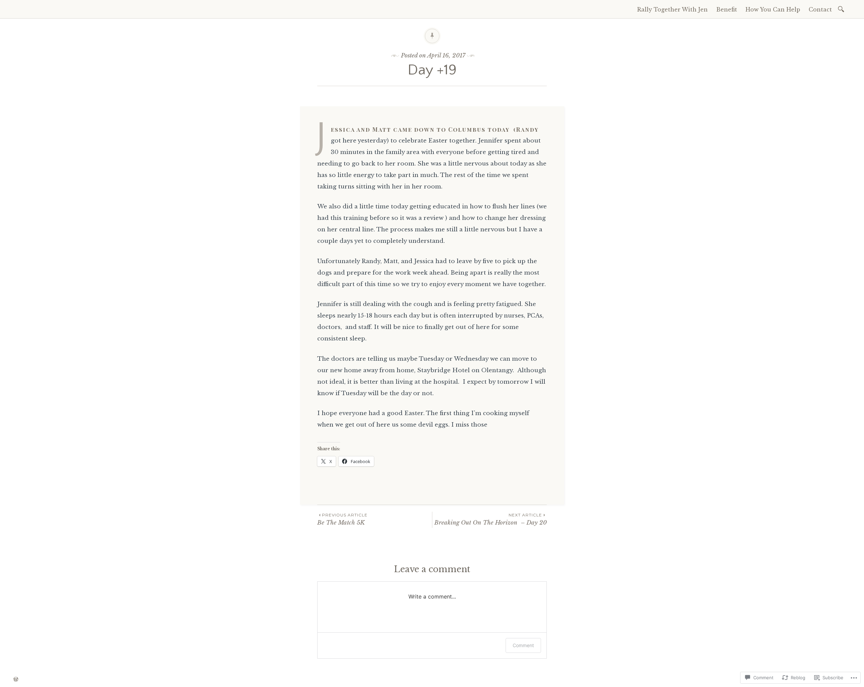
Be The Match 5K (342, 519)
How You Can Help (773, 9)
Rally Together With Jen (672, 9)
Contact (820, 9)
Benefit (726, 9)
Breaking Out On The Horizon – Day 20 (490, 519)
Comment (523, 645)
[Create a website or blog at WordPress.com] (16, 680)
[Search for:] (842, 8)
